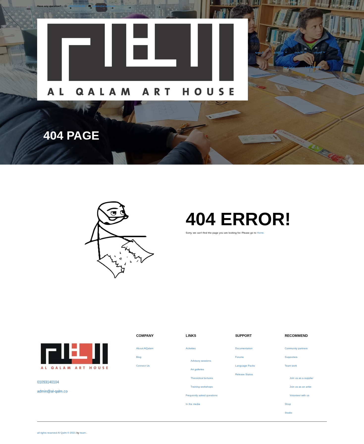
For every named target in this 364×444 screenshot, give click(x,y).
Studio (288, 412)
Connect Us (143, 365)
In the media (193, 404)
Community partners (296, 348)
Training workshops (202, 386)
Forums (239, 357)
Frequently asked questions (201, 395)
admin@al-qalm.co (104, 6)
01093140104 (77, 6)
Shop (288, 404)
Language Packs (245, 365)
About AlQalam (144, 348)
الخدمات (317, 52)
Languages (313, 67)
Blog (138, 357)
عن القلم (279, 52)
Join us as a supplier (301, 378)
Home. (260, 232)
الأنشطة (298, 52)
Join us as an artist (300, 386)
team (83, 432)
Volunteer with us (299, 395)
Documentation (244, 348)
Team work (291, 365)
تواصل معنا (289, 67)
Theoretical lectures (202, 378)
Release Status (244, 374)
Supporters (291, 357)
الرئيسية (259, 52)
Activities (191, 348)
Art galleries (197, 369)
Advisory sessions (201, 360)
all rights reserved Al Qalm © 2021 (57, 432)
